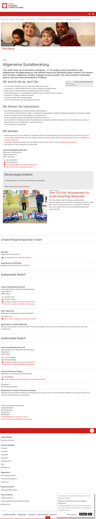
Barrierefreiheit (43, 515)
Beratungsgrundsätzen (68, 142)
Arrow (47, 517)
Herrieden (4, 451)
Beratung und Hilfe (7, 440)
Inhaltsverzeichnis (7, 498)
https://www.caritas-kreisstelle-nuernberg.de (16, 419)
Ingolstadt (4, 455)
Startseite (11, 19)
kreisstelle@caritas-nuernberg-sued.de (14, 417)
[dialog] (75, 505)
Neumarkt (4, 458)
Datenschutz (22, 515)
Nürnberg (8, 48)
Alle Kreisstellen (20, 19)
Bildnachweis (5, 504)
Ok (90, 514)
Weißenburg (5, 467)
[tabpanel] (48, 37)
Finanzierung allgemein (9, 479)
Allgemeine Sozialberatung (56, 19)
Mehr (58, 209)
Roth (2, 464)
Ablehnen (83, 514)
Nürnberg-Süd (31, 19)
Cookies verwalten (9, 515)
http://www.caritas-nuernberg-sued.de (19, 167)
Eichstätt (4, 448)
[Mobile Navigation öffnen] (93, 14)
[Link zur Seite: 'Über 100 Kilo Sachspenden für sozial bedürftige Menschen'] (25, 206)
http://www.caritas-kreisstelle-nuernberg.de (19, 304)
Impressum (5, 482)
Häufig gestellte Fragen (9, 490)
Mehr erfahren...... (72, 514)
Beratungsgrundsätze (8, 475)
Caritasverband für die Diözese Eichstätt (15, 501)
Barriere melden (55, 515)
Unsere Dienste (42, 19)
